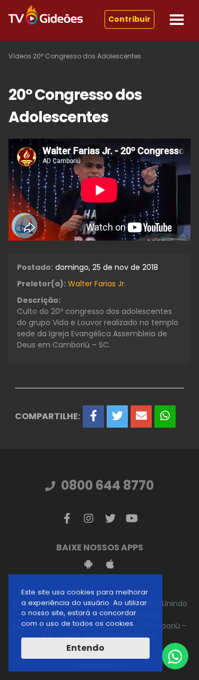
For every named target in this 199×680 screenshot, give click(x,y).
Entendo (85, 648)
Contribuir (129, 19)
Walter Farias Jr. (97, 283)
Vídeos (19, 56)
